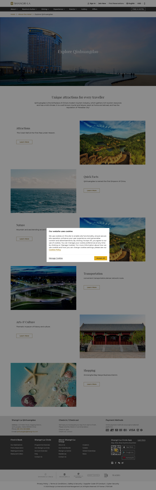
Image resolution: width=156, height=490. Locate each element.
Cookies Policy (55, 250)
